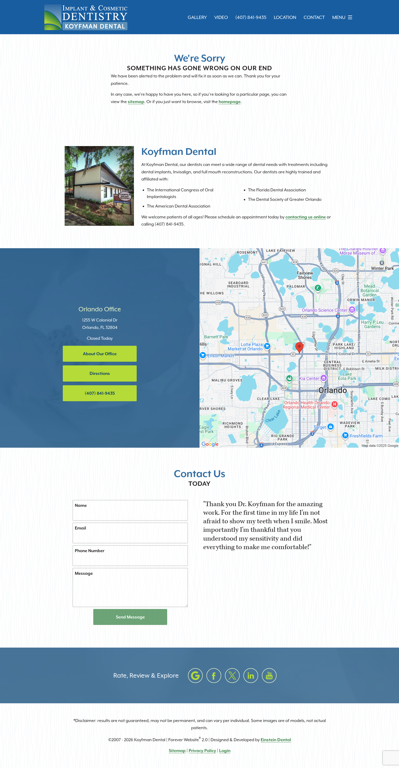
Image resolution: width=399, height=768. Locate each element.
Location (285, 17)
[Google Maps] (195, 675)
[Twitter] (232, 675)
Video (221, 17)
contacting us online (305, 216)
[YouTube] (269, 675)
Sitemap (177, 750)
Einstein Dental (276, 739)
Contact (314, 17)
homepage (230, 101)
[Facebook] (213, 675)
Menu (338, 17)
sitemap (136, 101)
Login (224, 750)
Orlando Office (100, 309)
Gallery (197, 17)
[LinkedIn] (250, 675)
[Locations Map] (299, 347)
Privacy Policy (202, 750)
